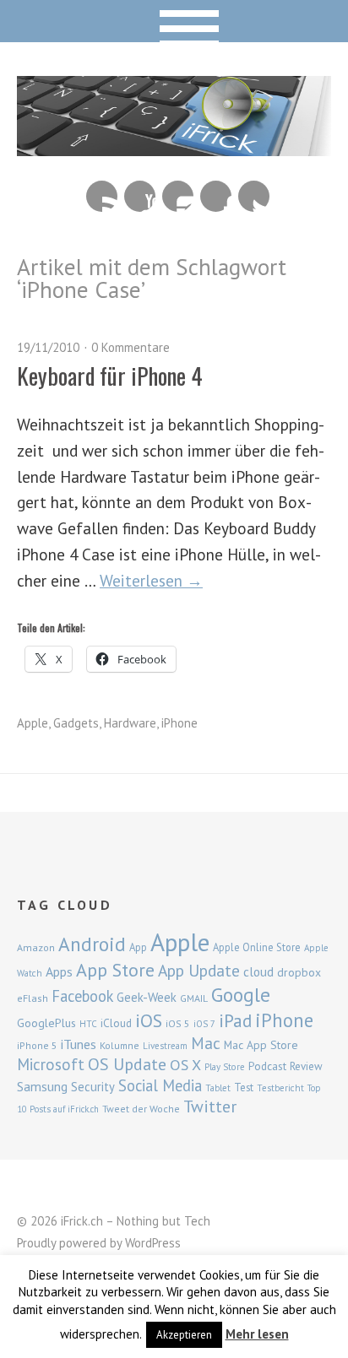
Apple (32, 723)
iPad (235, 1020)
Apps (59, 971)
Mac (205, 1042)
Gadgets (76, 723)
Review (306, 1066)
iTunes (78, 1044)
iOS (148, 1020)
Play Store (224, 1067)
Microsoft (50, 1064)
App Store (115, 970)
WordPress (153, 1243)
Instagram (177, 196)
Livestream (165, 1046)
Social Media (160, 1085)
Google (240, 995)
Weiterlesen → (151, 580)
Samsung (42, 1086)
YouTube (139, 196)
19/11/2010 (48, 347)
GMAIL (194, 998)
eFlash (32, 998)
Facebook (215, 196)
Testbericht (280, 1088)
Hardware (130, 723)
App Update (199, 970)
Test (243, 1087)
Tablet (218, 1088)
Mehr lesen (257, 1334)
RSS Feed (101, 196)
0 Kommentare (130, 347)
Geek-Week (147, 997)
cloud (258, 971)
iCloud (116, 1023)
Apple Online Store (257, 947)
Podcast (267, 1066)
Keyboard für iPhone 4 (110, 375)
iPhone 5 (37, 1045)
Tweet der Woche (141, 1108)
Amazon (36, 947)
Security (93, 1087)
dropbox (299, 972)
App (138, 947)
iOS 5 (178, 1023)
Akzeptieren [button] (184, 1335)
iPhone (179, 723)
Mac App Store (261, 1044)
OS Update (127, 1064)
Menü (174, 21)
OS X (185, 1064)
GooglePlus (46, 1023)
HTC (88, 1024)
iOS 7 (204, 1024)
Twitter (253, 196)
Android (92, 943)
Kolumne (119, 1045)
